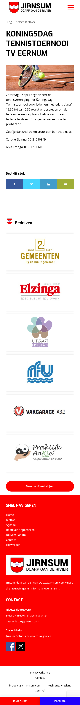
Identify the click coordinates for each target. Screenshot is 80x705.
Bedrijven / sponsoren (20, 530)
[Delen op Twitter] (31, 184)
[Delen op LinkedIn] (48, 184)
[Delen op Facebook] (14, 184)
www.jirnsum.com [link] (54, 582)
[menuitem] (40, 672)
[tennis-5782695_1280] (40, 78)
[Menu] (69, 7)
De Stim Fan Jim (16, 535)
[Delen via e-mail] (65, 184)
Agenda (11, 525)
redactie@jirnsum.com (25, 621)
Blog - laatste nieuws (20, 22)
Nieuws (10, 520)
